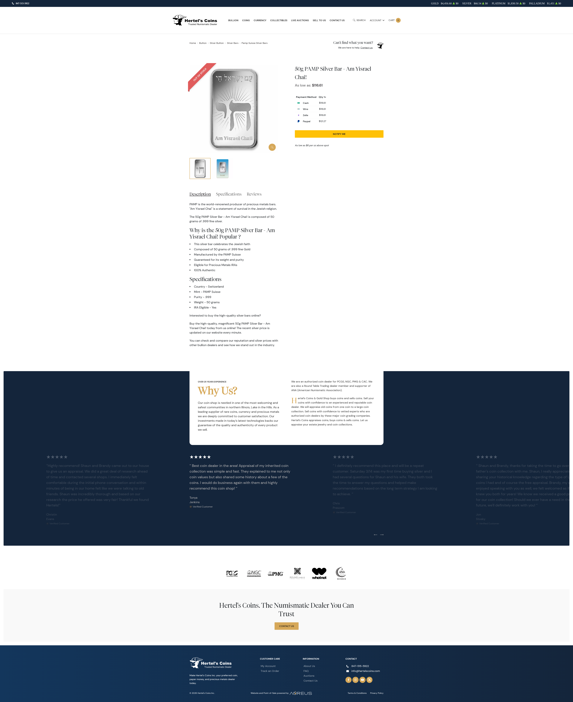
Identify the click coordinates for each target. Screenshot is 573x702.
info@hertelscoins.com (365, 671)
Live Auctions (300, 20)
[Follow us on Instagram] (355, 680)
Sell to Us (319, 20)
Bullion (233, 20)
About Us (309, 666)
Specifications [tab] (229, 194)
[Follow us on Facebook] (348, 680)
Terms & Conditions (357, 693)
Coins (246, 20)
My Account (268, 666)
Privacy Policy (376, 693)
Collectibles (278, 20)
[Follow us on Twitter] (369, 680)
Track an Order (270, 671)
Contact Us (337, 20)
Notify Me (339, 133)
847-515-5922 (22, 3)
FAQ (306, 671)
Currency (260, 20)
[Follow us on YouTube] (362, 680)
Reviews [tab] (254, 194)
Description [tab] (200, 194)
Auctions (309, 675)
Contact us (367, 47)
